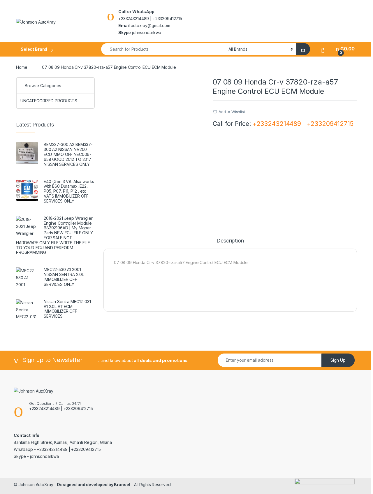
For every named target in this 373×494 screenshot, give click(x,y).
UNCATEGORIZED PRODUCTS (48, 100)
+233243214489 (277, 123)
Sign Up (338, 360)
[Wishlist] (323, 49)
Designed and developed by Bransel (93, 484)
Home (21, 67)
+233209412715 (330, 123)
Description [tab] (230, 241)
